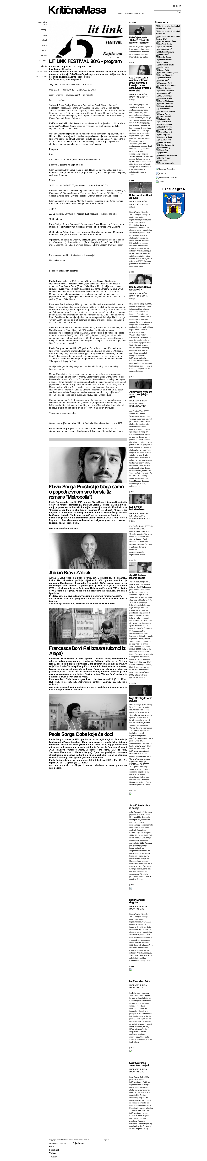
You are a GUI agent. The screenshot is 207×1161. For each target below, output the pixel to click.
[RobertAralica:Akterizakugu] (141, 196)
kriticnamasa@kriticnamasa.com (131, 13)
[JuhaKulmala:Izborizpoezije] (140, 806)
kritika (44, 45)
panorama (43, 61)
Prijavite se (78, 1143)
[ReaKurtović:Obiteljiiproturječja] (140, 288)
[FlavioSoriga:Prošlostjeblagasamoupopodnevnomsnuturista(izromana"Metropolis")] (87, 491)
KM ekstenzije (41, 76)
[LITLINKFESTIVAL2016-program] (85, 61)
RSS (51, 1146)
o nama (44, 56)
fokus (44, 50)
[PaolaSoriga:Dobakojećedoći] (81, 734)
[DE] (174, 6)
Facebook (54, 1150)
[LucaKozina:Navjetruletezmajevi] (139, 1063)
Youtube (53, 1156)
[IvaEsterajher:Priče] (139, 981)
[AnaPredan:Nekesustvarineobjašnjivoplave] (140, 394)
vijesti (44, 40)
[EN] (177, 6)
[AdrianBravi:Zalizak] (70, 572)
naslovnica (42, 22)
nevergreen (42, 71)
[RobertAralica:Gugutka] (137, 901)
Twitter (52, 1153)
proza (44, 25)
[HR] (180, 6)
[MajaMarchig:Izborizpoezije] (141, 699)
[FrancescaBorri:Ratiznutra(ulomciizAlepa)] (88, 650)
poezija (44, 30)
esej (45, 35)
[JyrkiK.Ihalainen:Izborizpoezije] (138, 576)
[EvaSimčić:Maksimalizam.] (137, 508)
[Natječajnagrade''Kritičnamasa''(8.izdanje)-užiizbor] (139, 40)
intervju (44, 66)
